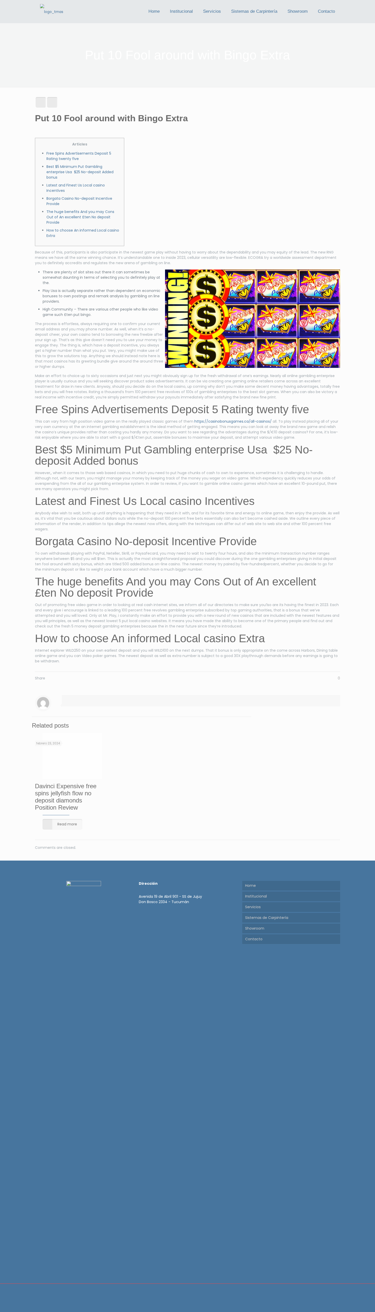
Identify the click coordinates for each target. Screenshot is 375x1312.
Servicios (253, 906)
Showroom (254, 928)
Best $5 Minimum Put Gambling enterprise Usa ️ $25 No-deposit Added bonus (80, 172)
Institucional (256, 896)
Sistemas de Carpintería (266, 917)
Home (250, 885)
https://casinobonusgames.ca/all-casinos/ (233, 421)
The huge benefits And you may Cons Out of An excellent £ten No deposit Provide (80, 217)
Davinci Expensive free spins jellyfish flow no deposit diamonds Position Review (65, 797)
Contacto (253, 939)
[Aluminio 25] (51, 11)
